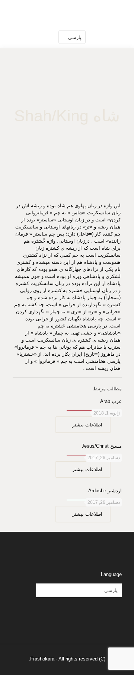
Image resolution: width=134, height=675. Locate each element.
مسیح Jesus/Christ (102, 446)
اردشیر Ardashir (105, 490)
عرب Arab (111, 401)
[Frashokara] (67, 13)
